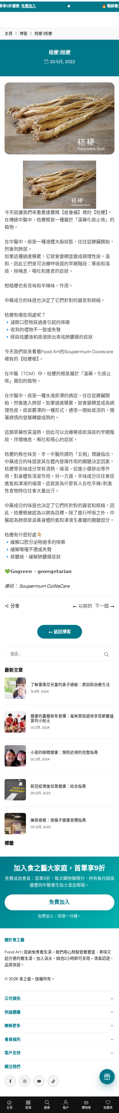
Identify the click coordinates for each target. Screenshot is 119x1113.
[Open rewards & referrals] (107, 1076)
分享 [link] (15, 606)
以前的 (85, 606)
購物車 (86, 1108)
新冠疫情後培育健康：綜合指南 (58, 786)
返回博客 (62, 631)
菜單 (28, 1108)
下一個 (102, 606)
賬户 (66, 1108)
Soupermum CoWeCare (44, 586)
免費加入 (59, 902)
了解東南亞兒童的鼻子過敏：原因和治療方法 (70, 684)
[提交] (107, 654)
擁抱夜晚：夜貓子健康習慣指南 (58, 820)
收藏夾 (108, 1108)
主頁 (9, 33)
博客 (23, 33)
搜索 (47, 1108)
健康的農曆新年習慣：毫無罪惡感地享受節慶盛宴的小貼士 (72, 718)
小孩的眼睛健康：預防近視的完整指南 (64, 752)
